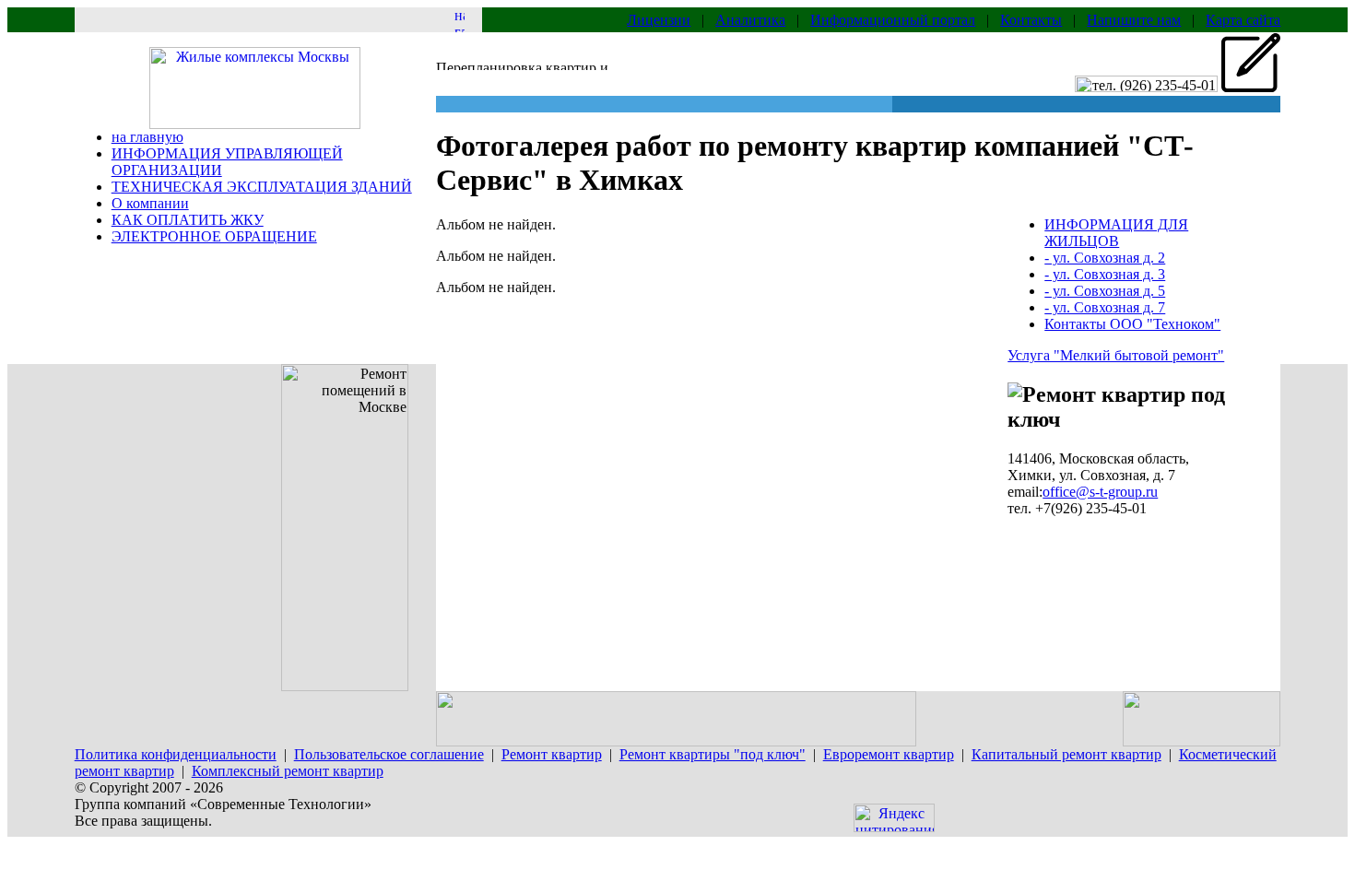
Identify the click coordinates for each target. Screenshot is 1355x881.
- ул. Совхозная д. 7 (1104, 307)
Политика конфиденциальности (176, 754)
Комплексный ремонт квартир (287, 771)
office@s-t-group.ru (1100, 491)
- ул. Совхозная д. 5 (1104, 291)
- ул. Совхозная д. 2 (1104, 257)
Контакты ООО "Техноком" (1132, 324)
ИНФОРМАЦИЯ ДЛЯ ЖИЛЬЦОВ (1116, 233)
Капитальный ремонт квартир (1066, 754)
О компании (150, 203)
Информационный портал (892, 20)
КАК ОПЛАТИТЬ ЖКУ (188, 220)
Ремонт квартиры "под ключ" (712, 754)
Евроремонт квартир (888, 754)
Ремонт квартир (551, 754)
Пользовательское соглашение (389, 754)
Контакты (1031, 20)
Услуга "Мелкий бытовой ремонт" (1115, 355)
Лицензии (658, 20)
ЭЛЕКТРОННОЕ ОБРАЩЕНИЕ (214, 236)
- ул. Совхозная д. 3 (1104, 274)
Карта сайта (1243, 20)
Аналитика (750, 20)
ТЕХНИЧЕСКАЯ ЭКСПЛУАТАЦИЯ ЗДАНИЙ (262, 186)
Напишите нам (1134, 20)
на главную (147, 137)
